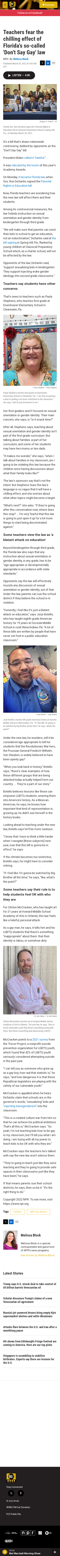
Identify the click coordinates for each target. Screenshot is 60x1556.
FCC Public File (13, 1514)
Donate (49, 4)
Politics (17, 1211)
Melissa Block (20, 59)
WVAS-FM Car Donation (18, 1507)
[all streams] (56, 1552)
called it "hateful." (35, 157)
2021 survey (40, 1039)
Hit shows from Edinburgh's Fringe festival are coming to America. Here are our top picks (29, 1343)
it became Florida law (31, 177)
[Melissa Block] (10, 1240)
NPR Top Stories (38, 1211)
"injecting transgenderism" (20, 1106)
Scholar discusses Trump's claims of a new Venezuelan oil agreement (27, 1300)
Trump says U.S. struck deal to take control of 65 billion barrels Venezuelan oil (29, 1285)
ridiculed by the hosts (25, 165)
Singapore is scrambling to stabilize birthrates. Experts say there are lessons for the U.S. (28, 1359)
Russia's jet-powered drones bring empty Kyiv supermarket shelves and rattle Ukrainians (29, 1314)
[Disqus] (30, 1424)
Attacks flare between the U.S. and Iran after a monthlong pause (30, 1328)
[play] (5, 1552)
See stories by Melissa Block (38, 1255)
